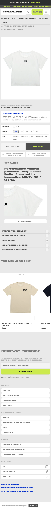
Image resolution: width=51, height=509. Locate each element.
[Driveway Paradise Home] (13, 12)
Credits (15, 485)
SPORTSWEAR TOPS (16, 105)
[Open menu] (46, 12)
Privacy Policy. (24, 377)
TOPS (29, 105)
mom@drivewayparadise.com (17, 488)
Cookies (5, 485)
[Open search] (28, 12)
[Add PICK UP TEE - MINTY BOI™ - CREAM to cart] (37, 318)
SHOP (3, 105)
